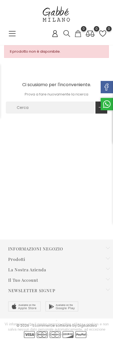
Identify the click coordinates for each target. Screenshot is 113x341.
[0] (78, 33)
